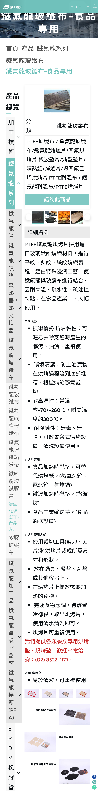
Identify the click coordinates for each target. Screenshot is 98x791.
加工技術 (11, 137)
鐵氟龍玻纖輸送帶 (13, 453)
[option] (57, 101)
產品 (27, 48)
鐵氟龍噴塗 (11, 261)
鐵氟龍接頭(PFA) (12, 695)
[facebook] (94, 777)
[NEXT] (87, 217)
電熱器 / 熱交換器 (13, 308)
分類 (28, 125)
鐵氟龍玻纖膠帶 (13, 485)
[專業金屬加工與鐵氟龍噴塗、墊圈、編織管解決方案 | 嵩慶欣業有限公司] (12, 6)
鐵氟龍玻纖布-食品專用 (14, 517)
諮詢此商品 (57, 199)
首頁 (12, 48)
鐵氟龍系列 (53, 48)
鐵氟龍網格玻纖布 (13, 422)
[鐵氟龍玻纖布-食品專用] (57, 101)
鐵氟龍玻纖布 (25, 60)
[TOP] (94, 787)
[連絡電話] (94, 782)
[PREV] (29, 217)
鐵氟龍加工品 (11, 582)
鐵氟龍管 (11, 225)
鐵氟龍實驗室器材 (11, 637)
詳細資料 (38, 232)
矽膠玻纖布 (13, 545)
